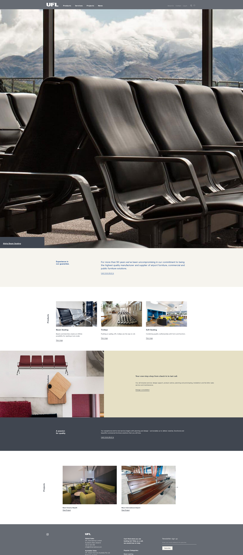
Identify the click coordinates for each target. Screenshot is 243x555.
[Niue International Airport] (149, 485)
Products (67, 5)
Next (176, 487)
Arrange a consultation (143, 390)
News (100, 5)
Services (79, 5)
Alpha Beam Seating (12, 243)
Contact (178, 6)
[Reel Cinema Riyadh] (90, 485)
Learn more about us (107, 273)
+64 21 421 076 (90, 545)
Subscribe (167, 548)
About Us (171, 6)
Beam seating (128, 554)
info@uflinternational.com (93, 547)
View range (59, 340)
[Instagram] (48, 535)
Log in (185, 6)
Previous (61, 487)
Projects (90, 5)
